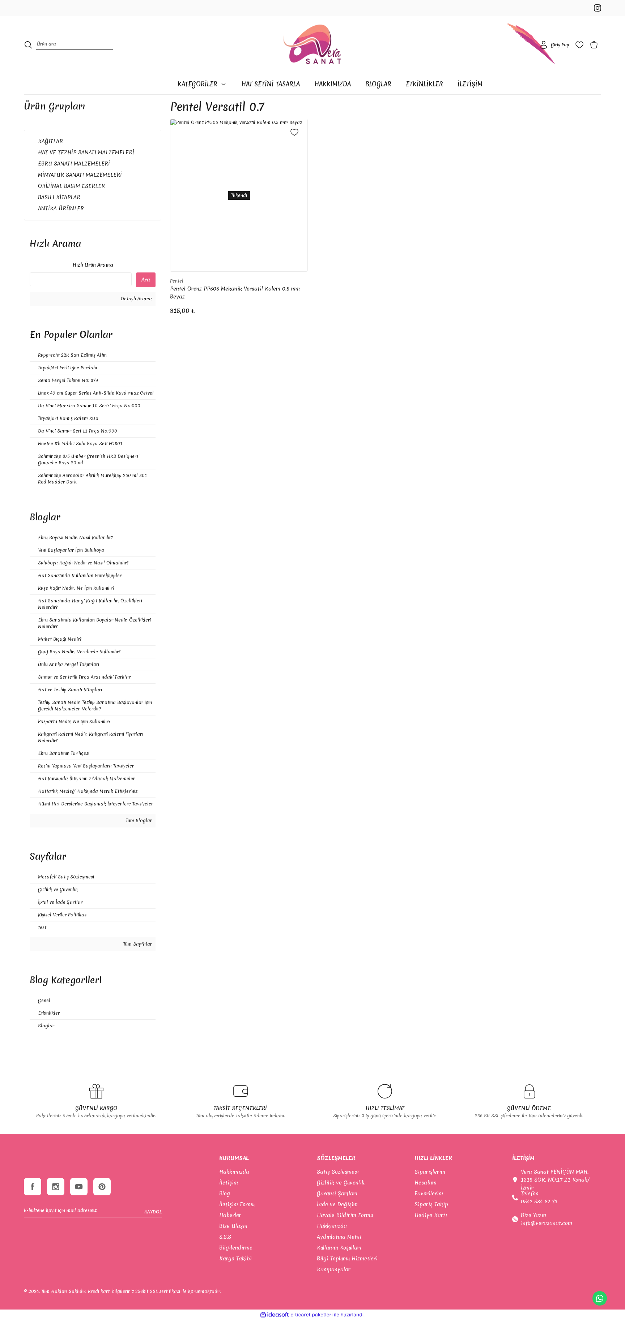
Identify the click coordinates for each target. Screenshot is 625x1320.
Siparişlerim (429, 1171)
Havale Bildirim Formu (345, 1215)
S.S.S (225, 1237)
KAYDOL (153, 1212)
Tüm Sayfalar (137, 944)
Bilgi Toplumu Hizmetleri (347, 1258)
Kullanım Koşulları (339, 1247)
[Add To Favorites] (294, 132)
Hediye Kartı (430, 1215)
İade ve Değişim (337, 1204)
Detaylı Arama (135, 299)
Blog (224, 1193)
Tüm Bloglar (138, 820)
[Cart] (595, 44)
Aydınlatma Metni (339, 1237)
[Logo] (312, 45)
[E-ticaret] (311, 1314)
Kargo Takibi (235, 1258)
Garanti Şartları (337, 1193)
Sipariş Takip (431, 1204)
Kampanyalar (333, 1269)
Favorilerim (428, 1193)
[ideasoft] (274, 1314)
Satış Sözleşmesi (338, 1171)
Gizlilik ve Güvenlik (341, 1182)
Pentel (176, 281)
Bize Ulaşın (233, 1226)
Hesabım (425, 1182)
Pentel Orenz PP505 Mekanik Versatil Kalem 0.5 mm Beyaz (235, 292)
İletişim (228, 1182)
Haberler (230, 1215)
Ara (145, 279)
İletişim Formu (237, 1204)
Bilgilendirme (235, 1247)
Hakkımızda (234, 1171)
